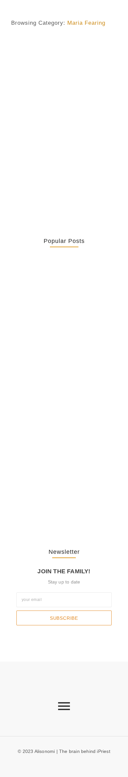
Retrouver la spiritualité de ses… (61, 286)
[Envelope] (48, 763)
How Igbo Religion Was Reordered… (53, 395)
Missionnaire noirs (31, 52)
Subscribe (64, 618)
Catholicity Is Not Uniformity (61, 327)
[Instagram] (79, 763)
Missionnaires (68, 52)
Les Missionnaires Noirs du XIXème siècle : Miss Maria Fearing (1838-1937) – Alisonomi (62, 79)
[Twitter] (69, 763)
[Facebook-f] (58, 763)
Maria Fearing (76, 44)
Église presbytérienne (35, 44)
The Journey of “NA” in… (57, 508)
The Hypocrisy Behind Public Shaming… (62, 458)
